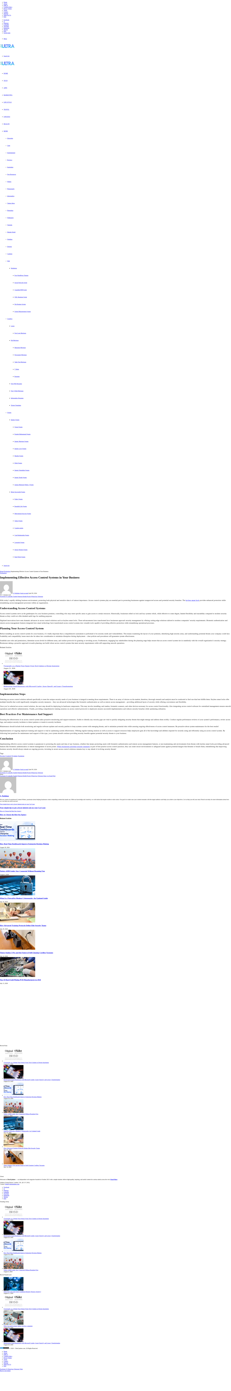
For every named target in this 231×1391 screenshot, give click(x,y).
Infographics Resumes (17, 398)
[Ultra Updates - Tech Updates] (13, 47)
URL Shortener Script (20, 297)
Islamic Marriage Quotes (21, 441)
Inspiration (10, 167)
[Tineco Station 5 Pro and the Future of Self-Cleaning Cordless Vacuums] (17, 949)
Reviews (9, 160)
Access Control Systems (9, 756)
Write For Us (7, 15)
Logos (12, 326)
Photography (11, 189)
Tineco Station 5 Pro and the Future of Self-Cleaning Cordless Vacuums (26, 953)
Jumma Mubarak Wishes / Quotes (24, 485)
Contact (6, 12)
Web (8, 261)
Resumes (17, 376)
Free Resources (11, 174)
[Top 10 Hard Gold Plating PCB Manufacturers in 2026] (17, 976)
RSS (5, 17)
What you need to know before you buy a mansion (18, 1326)
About (5, 4)
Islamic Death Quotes (20, 477)
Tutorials (9, 225)
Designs (9, 246)
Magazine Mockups (20, 347)
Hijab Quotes (18, 463)
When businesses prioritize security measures (73, 747)
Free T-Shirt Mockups (17, 391)
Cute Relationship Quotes (21, 535)
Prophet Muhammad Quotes (22, 434)
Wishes (9, 181)
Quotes (9, 412)
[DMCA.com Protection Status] (4, 1348)
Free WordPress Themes (21, 275)
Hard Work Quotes (19, 557)
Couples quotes (18, 528)
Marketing (8, 95)
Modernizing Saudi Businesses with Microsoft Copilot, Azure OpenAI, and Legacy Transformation (38, 686)
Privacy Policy (8, 8)
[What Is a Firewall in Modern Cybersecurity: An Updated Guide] (17, 895)
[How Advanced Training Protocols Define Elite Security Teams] (17, 922)
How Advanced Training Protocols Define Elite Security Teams (23, 925)
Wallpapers (10, 217)
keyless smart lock (192, 600)
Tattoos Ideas (11, 203)
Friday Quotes (18, 499)
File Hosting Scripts (20, 304)
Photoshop (10, 210)
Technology (7, 571)
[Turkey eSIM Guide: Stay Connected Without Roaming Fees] (17, 867)
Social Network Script (20, 282)
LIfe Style (8, 102)
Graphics (9, 319)
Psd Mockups (15, 340)
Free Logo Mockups (20, 333)
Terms (5, 10)
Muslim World (11, 232)
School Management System (22, 311)
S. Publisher (16, 593)
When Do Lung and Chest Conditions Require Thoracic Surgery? (22, 1291)
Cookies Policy (8, 7)
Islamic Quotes (15, 420)
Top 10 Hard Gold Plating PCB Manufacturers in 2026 (20, 980)
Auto (8, 145)
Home (5, 2)
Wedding (9, 239)
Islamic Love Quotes (20, 448)
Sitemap (6, 13)
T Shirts (16, 369)
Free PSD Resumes (16, 383)
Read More (113, 1179)
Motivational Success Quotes (22, 513)
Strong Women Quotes (20, 549)
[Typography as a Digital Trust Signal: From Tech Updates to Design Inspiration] (13, 663)
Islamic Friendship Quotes (21, 470)
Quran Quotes (18, 427)
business (21, 756)
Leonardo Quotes (19, 542)
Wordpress (14, 268)
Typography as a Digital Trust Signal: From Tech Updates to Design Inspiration (31, 666)
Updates (7, 116)
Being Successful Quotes (18, 492)
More (6, 131)
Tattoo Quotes (18, 521)
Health (6, 124)
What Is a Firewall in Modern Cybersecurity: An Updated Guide (24, 898)
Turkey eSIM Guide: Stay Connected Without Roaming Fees (22, 871)
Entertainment (11, 153)
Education (10, 138)
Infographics (10, 196)
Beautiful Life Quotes (20, 506)
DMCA (6, 5)
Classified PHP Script (20, 290)
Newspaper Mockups (20, 355)
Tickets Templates (16, 405)
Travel (6, 109)
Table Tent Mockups (20, 362)
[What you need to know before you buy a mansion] (13, 1324)
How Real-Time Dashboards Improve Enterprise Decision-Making (24, 844)
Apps (5, 88)
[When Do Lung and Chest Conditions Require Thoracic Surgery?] (13, 1290)
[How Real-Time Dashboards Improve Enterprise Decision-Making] (17, 840)
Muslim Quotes (18, 456)
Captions (9, 254)
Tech (5, 80)
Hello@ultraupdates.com (12, 1184)
